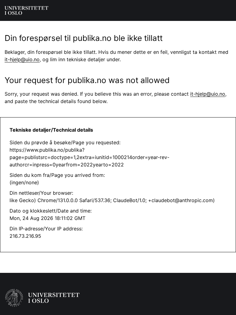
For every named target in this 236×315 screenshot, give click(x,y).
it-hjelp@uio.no (22, 59)
